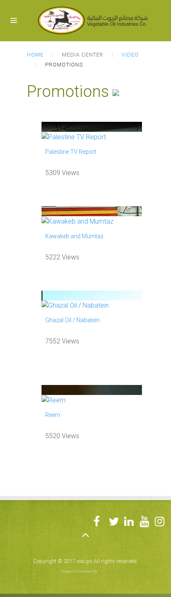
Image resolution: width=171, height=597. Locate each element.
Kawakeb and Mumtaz (74, 236)
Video (130, 55)
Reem (52, 415)
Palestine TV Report (70, 151)
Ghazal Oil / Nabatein (72, 320)
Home (35, 55)
